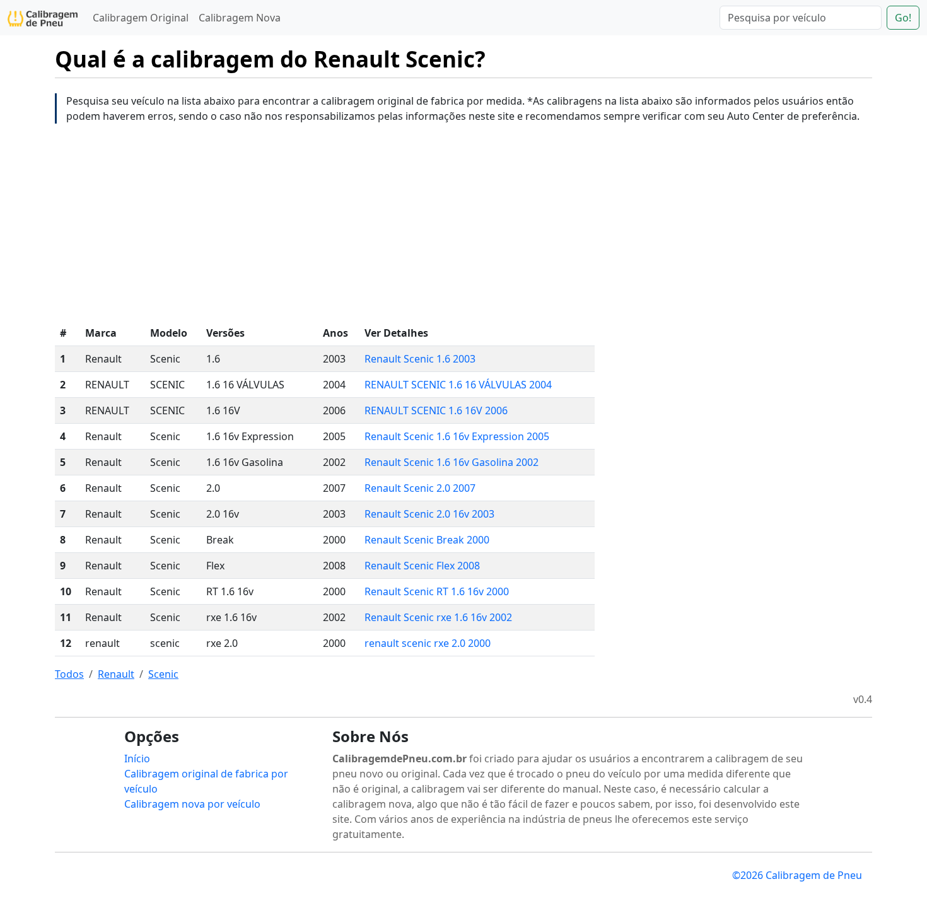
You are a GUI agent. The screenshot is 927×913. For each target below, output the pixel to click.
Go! (903, 18)
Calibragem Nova (240, 18)
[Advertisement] (463, 222)
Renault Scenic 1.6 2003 (419, 359)
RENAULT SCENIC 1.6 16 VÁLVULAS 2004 (458, 385)
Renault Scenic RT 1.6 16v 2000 (436, 591)
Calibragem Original (141, 18)
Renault (116, 674)
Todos (69, 674)
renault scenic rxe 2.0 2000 (427, 643)
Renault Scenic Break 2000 (426, 540)
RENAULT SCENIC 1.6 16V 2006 (436, 410)
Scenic (163, 674)
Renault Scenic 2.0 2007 (419, 488)
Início (137, 758)
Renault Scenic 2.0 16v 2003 (429, 514)
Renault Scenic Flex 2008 (422, 566)
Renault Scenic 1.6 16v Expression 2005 (456, 436)
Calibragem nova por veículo (192, 804)
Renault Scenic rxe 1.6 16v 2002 (438, 617)
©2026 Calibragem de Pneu (797, 875)
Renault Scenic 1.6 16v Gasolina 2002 (451, 462)
